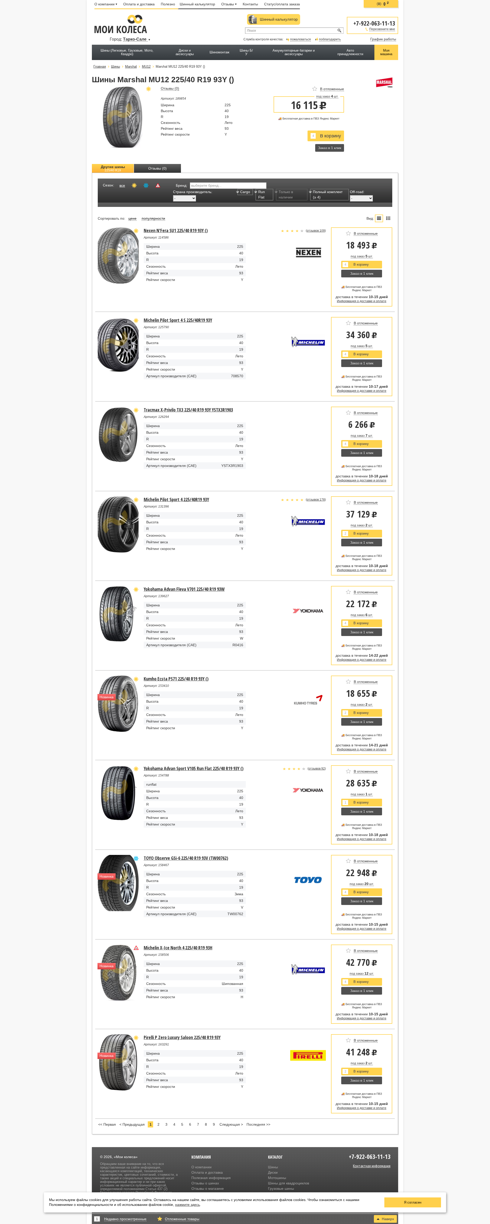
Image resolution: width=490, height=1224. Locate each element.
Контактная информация (371, 1165)
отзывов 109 (316, 230)
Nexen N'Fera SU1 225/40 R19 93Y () (176, 230)
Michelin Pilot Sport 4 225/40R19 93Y (176, 499)
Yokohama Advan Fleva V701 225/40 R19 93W (184, 589)
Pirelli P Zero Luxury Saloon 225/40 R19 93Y (182, 1037)
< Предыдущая (132, 1124)
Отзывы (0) (157, 168)
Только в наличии (286, 194)
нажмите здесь (187, 1205)
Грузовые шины (281, 1188)
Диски (273, 1172)
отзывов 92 (317, 768)
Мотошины (277, 1178)
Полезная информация (211, 1178)
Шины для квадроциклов (288, 1183)
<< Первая (107, 1124)
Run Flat (261, 194)
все (122, 185)
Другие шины (113, 168)
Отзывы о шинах (205, 1183)
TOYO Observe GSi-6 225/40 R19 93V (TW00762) (186, 858)
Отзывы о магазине (207, 1188)
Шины (273, 1167)
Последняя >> (258, 1124)
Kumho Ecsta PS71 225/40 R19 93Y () (176, 679)
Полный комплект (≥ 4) (327, 194)
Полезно (168, 4)
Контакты (250, 4)
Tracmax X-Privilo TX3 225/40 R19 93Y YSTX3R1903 (188, 410)
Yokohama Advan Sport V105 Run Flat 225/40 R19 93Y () (193, 768)
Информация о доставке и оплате (361, 301)
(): (383, 4)
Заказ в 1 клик (329, 148)
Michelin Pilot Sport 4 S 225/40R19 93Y (178, 320)
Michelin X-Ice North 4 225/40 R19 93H (178, 948)
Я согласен (412, 1202)
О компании (104, 4)
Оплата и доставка (139, 4)
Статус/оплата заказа (282, 4)
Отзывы (227, 4)
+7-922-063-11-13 (374, 23)
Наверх (388, 1219)
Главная (99, 66)
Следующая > (231, 1124)
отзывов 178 (316, 499)
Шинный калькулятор (197, 4)
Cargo (245, 192)
